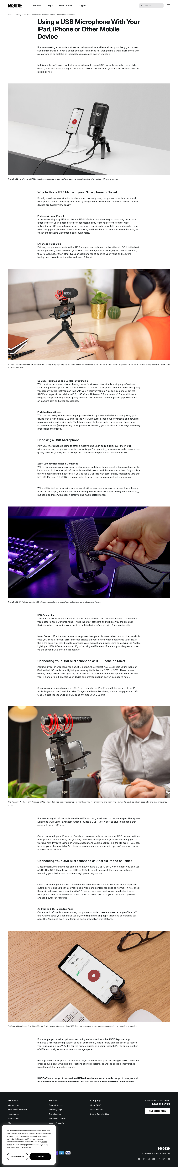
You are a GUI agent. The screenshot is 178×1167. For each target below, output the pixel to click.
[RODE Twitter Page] (144, 1159)
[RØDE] (15, 6)
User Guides (65, 6)
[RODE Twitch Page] (163, 1159)
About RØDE (95, 1105)
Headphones (13, 1114)
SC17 (71, 694)
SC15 (106, 670)
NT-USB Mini (44, 477)
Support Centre (56, 1105)
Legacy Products (56, 1123)
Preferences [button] (17, 1156)
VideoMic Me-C (22, 1026)
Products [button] (36, 6)
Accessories (13, 1118)
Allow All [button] (40, 1156)
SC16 (62, 694)
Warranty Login (55, 1109)
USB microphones (88, 1078)
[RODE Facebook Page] (139, 1159)
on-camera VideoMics (67, 1081)
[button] (168, 5)
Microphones (13, 1105)
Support (82, 6)
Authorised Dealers (57, 1118)
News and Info (96, 1109)
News (10, 14)
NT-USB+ (84, 219)
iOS (74, 394)
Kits (9, 1123)
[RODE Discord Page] (168, 1159)
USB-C (81, 394)
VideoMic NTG (81, 387)
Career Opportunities (99, 1114)
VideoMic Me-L (38, 1026)
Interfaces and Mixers (17, 1109)
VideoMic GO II (119, 247)
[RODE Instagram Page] (149, 1159)
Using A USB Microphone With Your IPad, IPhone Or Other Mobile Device (45, 14)
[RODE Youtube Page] (153, 1159)
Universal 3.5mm (99, 394)
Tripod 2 (107, 397)
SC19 (115, 670)
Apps (50, 6)
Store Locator (55, 1114)
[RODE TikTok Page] (159, 1159)
